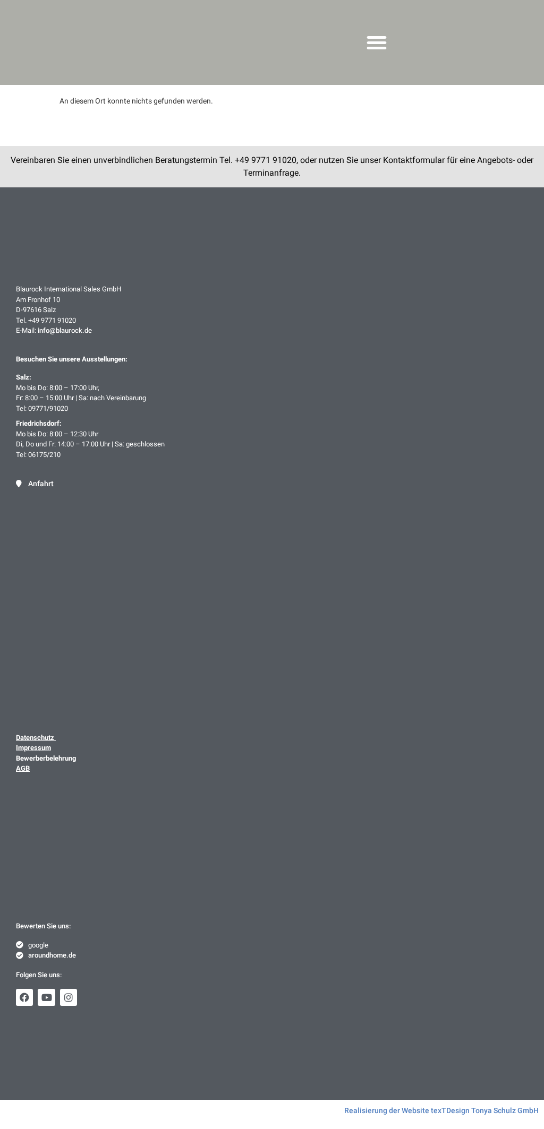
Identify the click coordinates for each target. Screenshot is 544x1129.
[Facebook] (24, 997)
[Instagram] (68, 997)
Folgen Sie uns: (39, 975)
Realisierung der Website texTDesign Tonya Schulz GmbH (441, 1110)
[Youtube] (46, 997)
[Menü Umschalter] (376, 42)
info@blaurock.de (65, 330)
